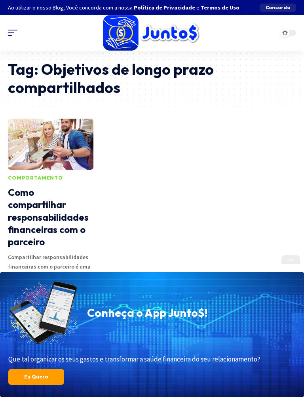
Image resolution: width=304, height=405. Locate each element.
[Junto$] (152, 33)
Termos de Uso (220, 7)
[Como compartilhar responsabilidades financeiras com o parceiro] (50, 144)
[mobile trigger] (14, 33)
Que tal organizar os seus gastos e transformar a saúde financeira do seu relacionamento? (134, 359)
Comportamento (35, 178)
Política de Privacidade (164, 7)
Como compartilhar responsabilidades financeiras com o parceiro (48, 217)
